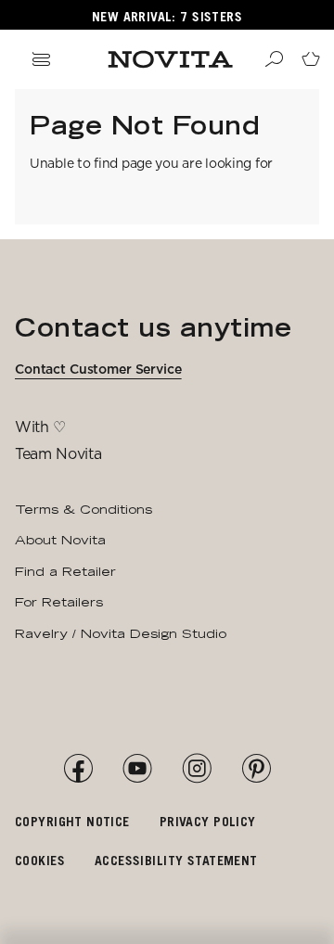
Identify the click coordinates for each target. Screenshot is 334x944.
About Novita (60, 539)
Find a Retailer (65, 571)
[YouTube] (137, 769)
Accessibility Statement (176, 860)
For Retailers (59, 601)
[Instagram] (197, 769)
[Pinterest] (256, 769)
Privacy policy (208, 821)
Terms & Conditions (83, 509)
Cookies (40, 860)
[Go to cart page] (311, 59)
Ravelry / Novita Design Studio (120, 633)
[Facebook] (78, 769)
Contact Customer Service (98, 369)
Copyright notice (72, 821)
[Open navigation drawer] (41, 59)
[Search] (274, 59)
